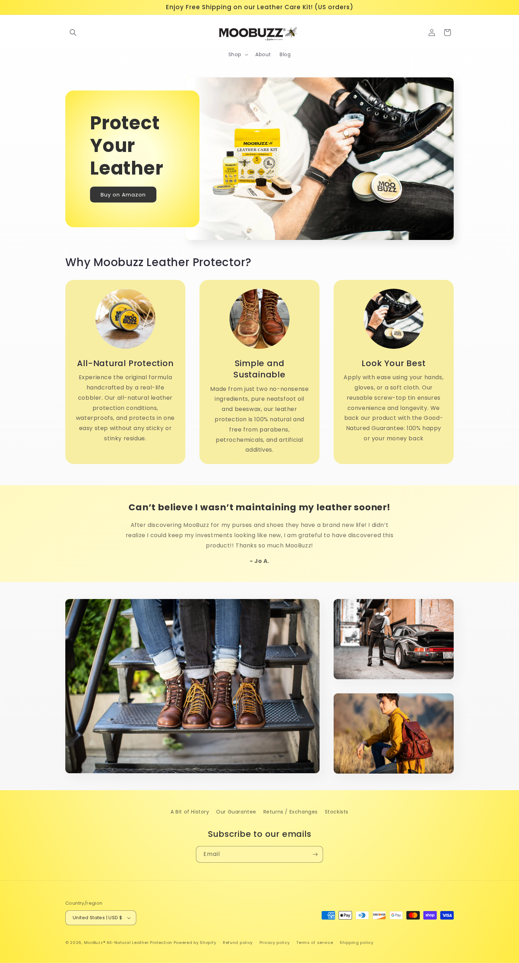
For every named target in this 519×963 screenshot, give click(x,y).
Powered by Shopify (195, 942)
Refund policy (238, 942)
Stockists (336, 811)
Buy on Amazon (123, 194)
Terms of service (314, 942)
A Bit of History (190, 811)
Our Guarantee (236, 811)
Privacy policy (275, 942)
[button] (73, 32)
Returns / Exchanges (290, 811)
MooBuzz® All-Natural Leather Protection (128, 942)
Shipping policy (357, 942)
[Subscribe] (315, 854)
